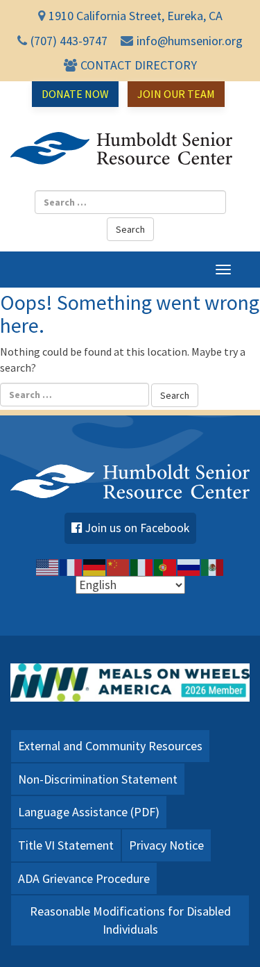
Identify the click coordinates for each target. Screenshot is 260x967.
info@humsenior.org (190, 41)
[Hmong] (118, 566)
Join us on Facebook (137, 528)
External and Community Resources (110, 746)
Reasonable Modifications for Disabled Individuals (130, 920)
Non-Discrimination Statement (97, 779)
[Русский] (189, 566)
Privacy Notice (166, 845)
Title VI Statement (66, 845)
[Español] (213, 566)
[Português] (165, 566)
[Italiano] (142, 566)
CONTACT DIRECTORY (138, 65)
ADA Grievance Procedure (84, 878)
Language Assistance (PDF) (88, 812)
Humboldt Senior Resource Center (121, 148)
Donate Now (75, 94)
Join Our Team (176, 94)
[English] (48, 566)
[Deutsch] (95, 566)
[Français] (71, 566)
